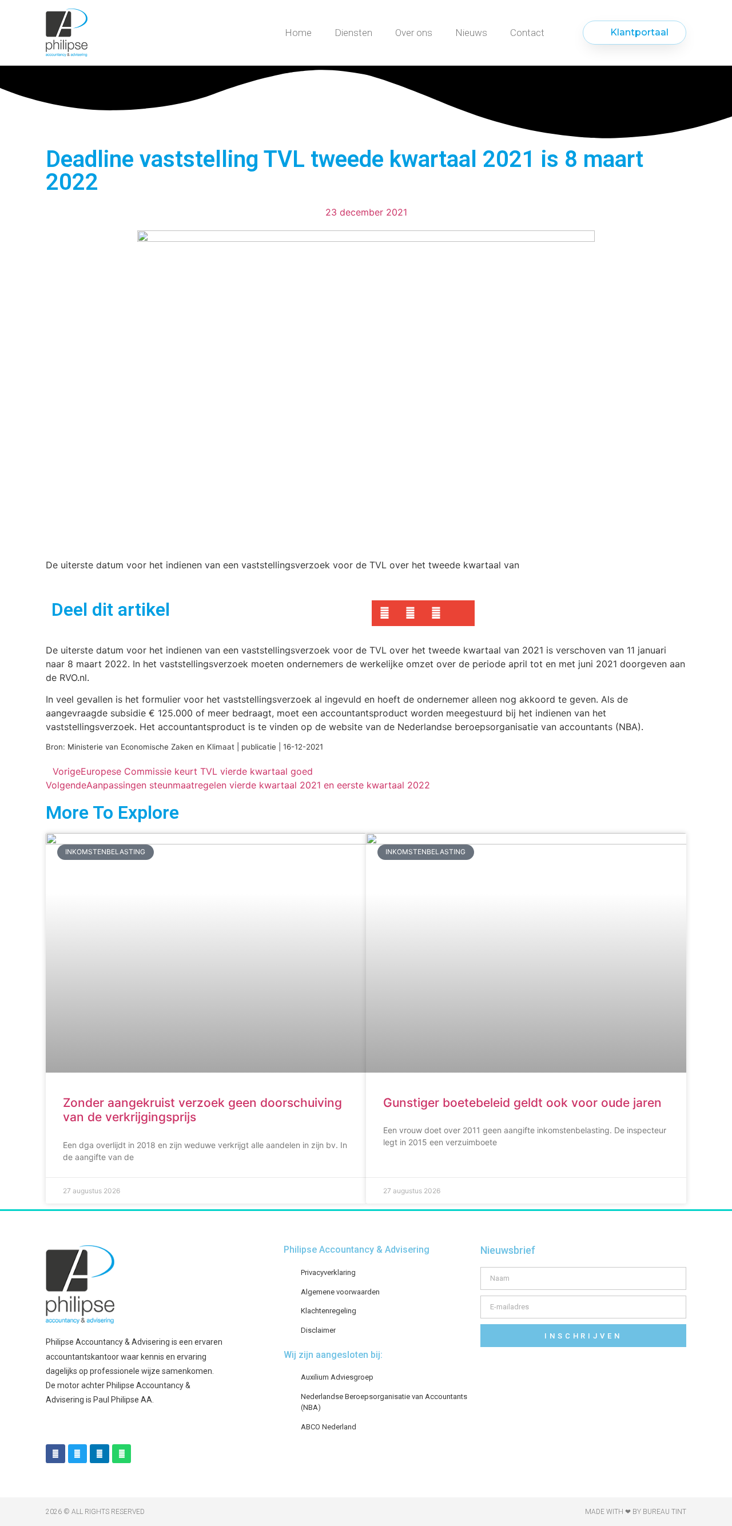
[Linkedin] (99, 1454)
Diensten (353, 32)
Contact (527, 32)
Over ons (413, 32)
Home (298, 32)
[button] (384, 613)
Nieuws (471, 32)
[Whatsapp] (122, 1454)
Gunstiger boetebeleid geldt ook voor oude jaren (522, 1102)
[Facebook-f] (55, 1454)
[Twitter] (77, 1454)
